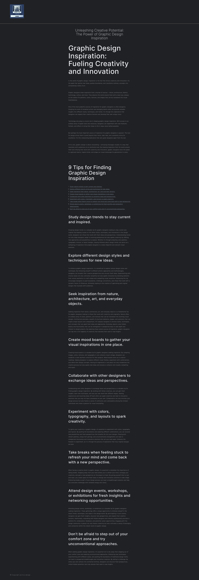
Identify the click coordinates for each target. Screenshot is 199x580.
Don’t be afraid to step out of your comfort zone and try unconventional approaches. (97, 209)
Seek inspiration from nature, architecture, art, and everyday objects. (92, 191)
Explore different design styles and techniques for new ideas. (90, 189)
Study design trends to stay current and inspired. (86, 186)
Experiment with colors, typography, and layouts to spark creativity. (92, 199)
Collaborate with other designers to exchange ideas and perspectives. (93, 196)
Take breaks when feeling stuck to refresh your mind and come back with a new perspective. (100, 201)
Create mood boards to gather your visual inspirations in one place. (92, 194)
